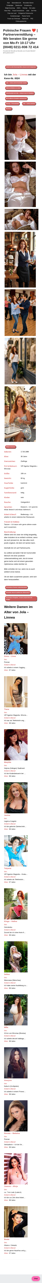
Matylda (7, 762)
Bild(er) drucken (10, 447)
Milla (6, 1027)
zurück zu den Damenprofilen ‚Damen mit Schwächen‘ (21, 67)
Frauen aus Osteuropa (13, 18)
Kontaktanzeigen (15, 16)
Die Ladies (32, 8)
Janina (7, 815)
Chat (36, 1278)
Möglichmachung (10, 8)
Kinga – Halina (10, 921)
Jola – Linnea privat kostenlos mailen (16, 83)
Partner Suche (26, 16)
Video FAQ (7, 10)
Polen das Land (12, 13)
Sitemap (25, 8)
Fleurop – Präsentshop (12, 103)
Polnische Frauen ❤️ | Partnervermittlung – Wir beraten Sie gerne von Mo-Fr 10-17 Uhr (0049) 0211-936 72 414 (20, 38)
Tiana (6, 709)
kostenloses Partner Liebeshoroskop (16, 587)
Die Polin (33, 10)
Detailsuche (18, 5)
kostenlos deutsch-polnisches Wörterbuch (18, 592)
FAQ (31, 18)
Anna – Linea (10, 656)
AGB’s (19, 8)
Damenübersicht (16, 3)
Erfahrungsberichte (21, 21)
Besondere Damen (28, 3)
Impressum (25, 18)
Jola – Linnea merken (29, 103)
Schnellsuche (28, 5)
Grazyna (8, 1080)
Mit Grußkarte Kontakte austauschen (16, 98)
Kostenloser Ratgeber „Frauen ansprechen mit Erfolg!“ (19, 598)
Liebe (27, 10)
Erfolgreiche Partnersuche (25, 13)
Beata (6, 1239)
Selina (7, 974)
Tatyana (7, 868)
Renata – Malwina (12, 1133)
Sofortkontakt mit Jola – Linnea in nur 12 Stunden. (20, 93)
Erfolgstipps (10, 5)
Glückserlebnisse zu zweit (13, 88)
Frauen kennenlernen (18, 10)
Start (8, 3)
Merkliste (8, 108)
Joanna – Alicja (11, 1186)
